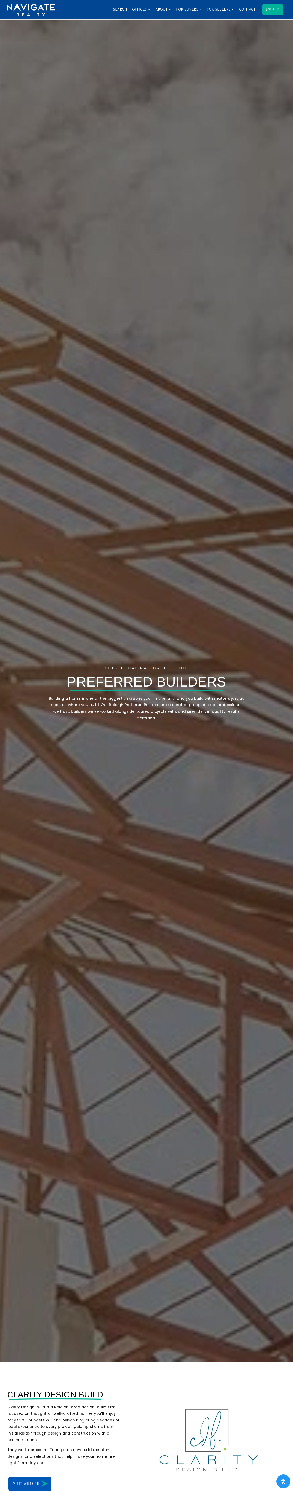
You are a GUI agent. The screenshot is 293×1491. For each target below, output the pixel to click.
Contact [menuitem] (247, 9)
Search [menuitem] (120, 9)
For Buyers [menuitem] (187, 9)
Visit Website (27, 1484)
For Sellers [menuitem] (219, 9)
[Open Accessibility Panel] (283, 1481)
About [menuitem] (162, 9)
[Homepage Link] (30, 9)
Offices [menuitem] (140, 9)
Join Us (273, 9)
